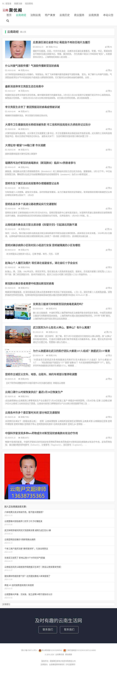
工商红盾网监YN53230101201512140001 (81, 650)
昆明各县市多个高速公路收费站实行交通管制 (31, 204)
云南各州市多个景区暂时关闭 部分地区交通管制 (32, 412)
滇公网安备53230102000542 (51, 650)
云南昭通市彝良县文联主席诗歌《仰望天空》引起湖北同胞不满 (41, 224)
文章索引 (6, 604)
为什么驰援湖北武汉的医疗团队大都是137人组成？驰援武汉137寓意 (71, 351)
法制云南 (35, 15)
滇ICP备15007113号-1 (29, 650)
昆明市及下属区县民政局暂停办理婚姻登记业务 (32, 183)
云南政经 (21, 15)
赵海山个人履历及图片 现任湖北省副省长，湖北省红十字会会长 (41, 263)
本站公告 (108, 15)
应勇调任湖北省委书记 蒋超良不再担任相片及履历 (61, 42)
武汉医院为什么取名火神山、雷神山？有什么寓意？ (62, 327)
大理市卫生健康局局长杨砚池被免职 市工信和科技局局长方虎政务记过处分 (48, 124)
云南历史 (64, 15)
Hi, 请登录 (6, 4)
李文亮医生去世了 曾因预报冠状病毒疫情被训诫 (32, 107)
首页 (9, 15)
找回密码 (29, 4)
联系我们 (48, 629)
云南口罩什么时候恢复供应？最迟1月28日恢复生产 (34, 392)
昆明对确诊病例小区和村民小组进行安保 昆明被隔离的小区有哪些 (42, 245)
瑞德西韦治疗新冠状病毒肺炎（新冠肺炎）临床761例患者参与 (40, 163)
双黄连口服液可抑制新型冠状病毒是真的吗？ (58, 304)
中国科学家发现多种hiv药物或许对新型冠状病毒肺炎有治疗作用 (41, 433)
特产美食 (50, 15)
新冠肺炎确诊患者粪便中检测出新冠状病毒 (29, 283)
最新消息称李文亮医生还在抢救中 (24, 86)
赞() (109, 47)
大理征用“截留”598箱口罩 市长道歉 (25, 145)
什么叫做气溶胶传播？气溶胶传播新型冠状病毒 (32, 65)
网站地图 (68, 655)
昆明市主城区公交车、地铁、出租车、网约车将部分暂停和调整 (41, 374)
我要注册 (18, 4)
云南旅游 (94, 15)
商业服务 (79, 15)
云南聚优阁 (12, 10)
